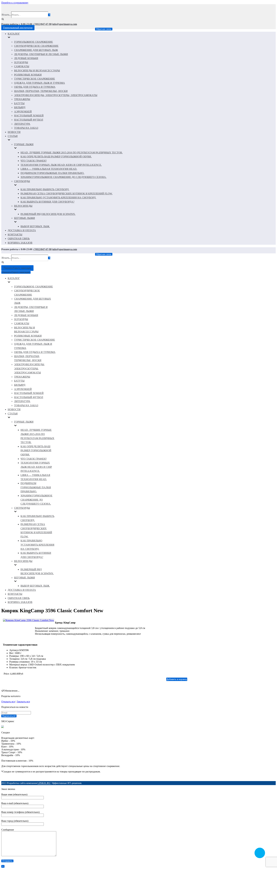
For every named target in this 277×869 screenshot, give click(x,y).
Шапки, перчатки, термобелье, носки (41, 91)
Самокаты (21, 66)
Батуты (19, 103)
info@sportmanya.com (64, 24)
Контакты (15, 234)
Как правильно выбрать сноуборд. (45, 189)
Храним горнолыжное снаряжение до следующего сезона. (63, 177)
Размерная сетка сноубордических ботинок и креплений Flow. (67, 193)
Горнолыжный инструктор (18, 27)
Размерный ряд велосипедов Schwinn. (48, 214)
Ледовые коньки (26, 58)
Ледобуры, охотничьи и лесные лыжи (41, 54)
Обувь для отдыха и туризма (34, 87)
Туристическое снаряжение (34, 78)
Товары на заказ (26, 128)
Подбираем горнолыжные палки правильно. (52, 173)
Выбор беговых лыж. (35, 226)
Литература (22, 124)
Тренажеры (22, 99)
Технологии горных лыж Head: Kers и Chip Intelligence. (61, 165)
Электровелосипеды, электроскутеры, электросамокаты (55, 95)
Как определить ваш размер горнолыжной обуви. (56, 156)
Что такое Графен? (34, 160)
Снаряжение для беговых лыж (36, 50)
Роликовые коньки (28, 74)
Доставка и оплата (22, 230)
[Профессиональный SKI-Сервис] (2, 727)
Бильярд (19, 107)
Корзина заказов (20, 242)
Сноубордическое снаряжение (36, 46)
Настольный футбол (28, 119)
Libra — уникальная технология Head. (49, 169)
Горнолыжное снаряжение (33, 42)
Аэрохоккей (23, 111)
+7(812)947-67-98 (42, 24)
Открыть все (8, 701)
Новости (14, 132)
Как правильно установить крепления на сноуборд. (58, 197)
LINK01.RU (44, 783)
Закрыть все (23, 701)
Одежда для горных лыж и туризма (39, 83)
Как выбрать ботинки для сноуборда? (47, 201)
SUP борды (21, 62)
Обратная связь (103, 29)
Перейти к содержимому (14, 2)
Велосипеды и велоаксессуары (37, 70)
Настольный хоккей (29, 115)
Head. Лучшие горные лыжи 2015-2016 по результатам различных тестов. (72, 152)
